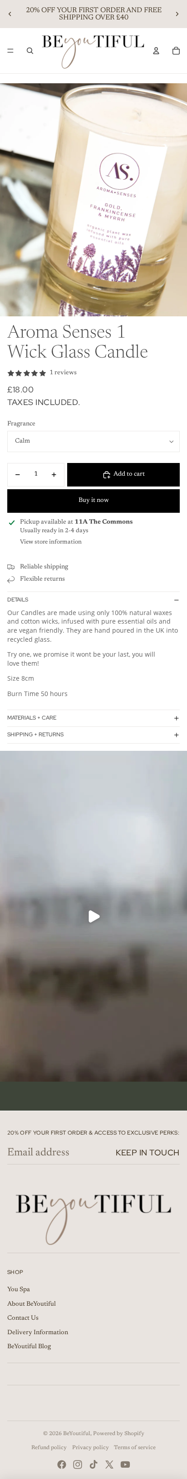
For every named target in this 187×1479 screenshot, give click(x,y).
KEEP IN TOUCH (148, 1152)
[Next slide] (177, 14)
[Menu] (10, 50)
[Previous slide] (10, 14)
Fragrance (21, 424)
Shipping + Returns (35, 734)
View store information (51, 542)
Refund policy (49, 1447)
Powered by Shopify (118, 1433)
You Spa (18, 1290)
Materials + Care (31, 717)
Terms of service (135, 1447)
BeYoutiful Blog (29, 1347)
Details (17, 599)
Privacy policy (90, 1447)
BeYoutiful (76, 1433)
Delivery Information (37, 1333)
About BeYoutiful (31, 1304)
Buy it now (94, 500)
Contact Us (23, 1318)
